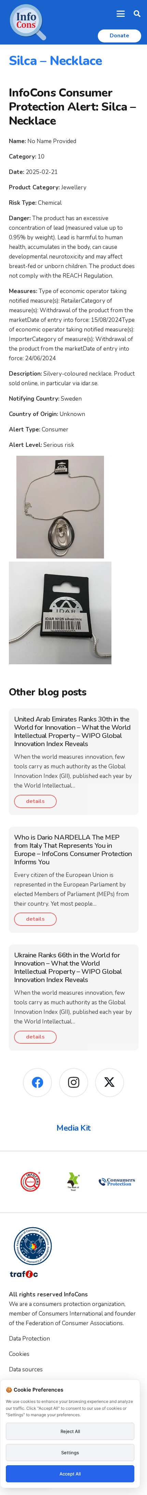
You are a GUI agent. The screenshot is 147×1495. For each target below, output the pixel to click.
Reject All (70, 1431)
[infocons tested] (30, 1181)
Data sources (26, 1369)
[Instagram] (73, 1082)
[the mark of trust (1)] (73, 1181)
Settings (70, 1452)
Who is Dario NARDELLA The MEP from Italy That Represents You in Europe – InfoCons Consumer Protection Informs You (73, 850)
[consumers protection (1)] (116, 1181)
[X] (109, 1082)
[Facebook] (37, 1082)
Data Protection (29, 1339)
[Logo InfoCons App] (28, 22)
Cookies (19, 1354)
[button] (121, 14)
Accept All (70, 1474)
